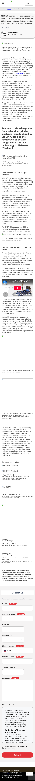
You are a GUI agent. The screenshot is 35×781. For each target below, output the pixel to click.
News (9, 9)
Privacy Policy (6, 774)
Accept (29, 774)
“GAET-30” (19, 73)
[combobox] (13, 629)
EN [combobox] (28, 3)
